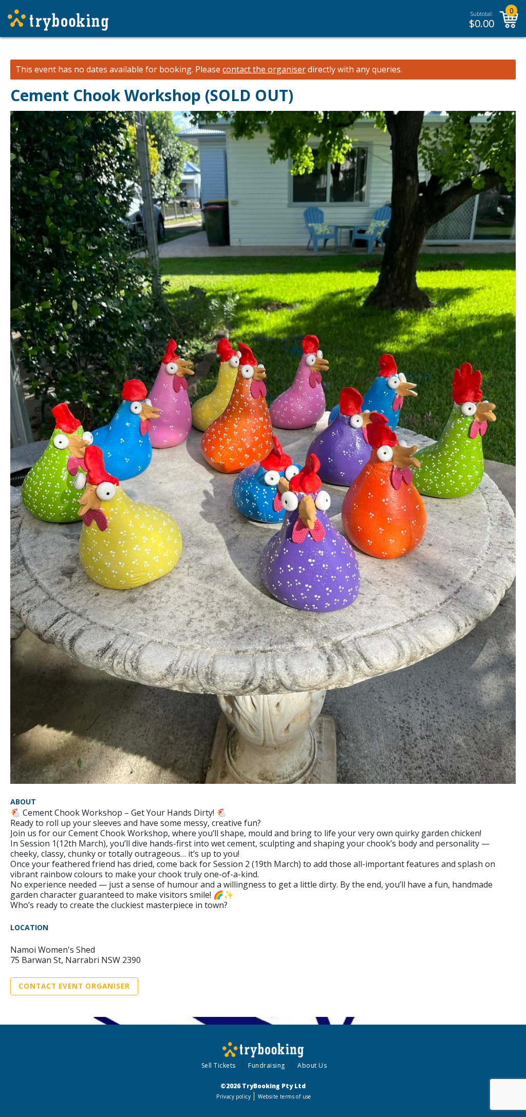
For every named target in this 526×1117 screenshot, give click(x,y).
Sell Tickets (218, 1065)
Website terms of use (284, 1096)
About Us (312, 1065)
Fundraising (266, 1065)
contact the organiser (264, 69)
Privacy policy (233, 1096)
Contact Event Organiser (74, 986)
